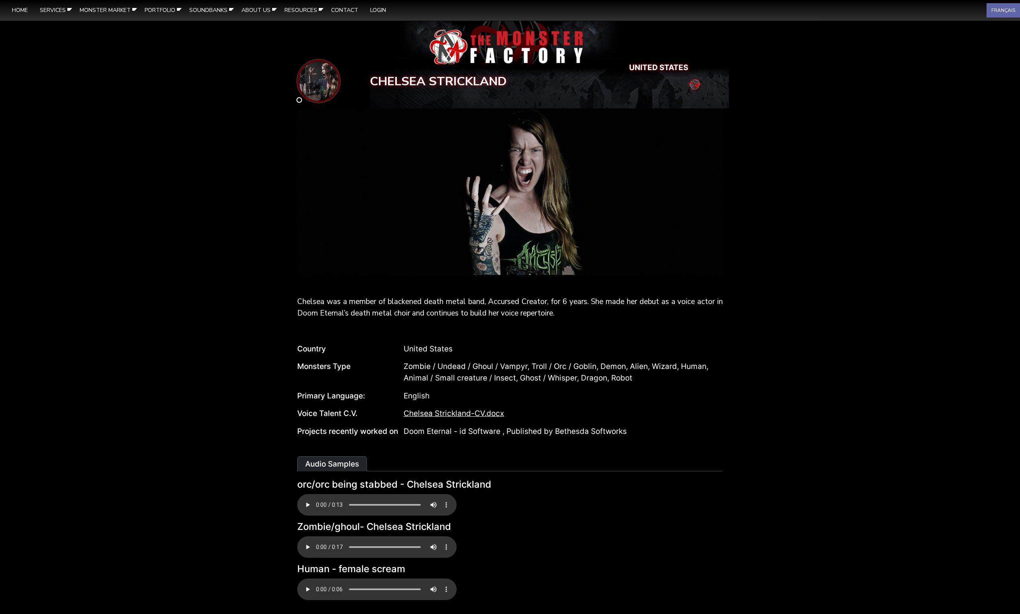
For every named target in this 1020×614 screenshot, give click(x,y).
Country (311, 348)
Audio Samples (332, 464)
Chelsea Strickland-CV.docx (454, 413)
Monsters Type (324, 366)
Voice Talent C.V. (327, 413)
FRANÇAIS (1003, 10)
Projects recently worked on (347, 431)
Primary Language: (331, 395)
